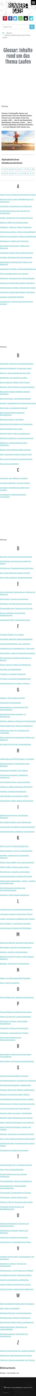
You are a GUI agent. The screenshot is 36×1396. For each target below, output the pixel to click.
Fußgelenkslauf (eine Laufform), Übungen (15, 683)
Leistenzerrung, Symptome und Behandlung (15, 928)
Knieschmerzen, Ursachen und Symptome (15, 872)
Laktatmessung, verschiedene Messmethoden (16, 909)
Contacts (5, 1392)
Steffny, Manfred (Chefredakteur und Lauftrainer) (17, 1122)
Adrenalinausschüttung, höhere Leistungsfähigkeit (18, 232)
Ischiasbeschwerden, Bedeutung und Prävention (17, 832)
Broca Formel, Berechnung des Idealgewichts (16, 459)
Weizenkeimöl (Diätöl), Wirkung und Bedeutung (17, 1322)
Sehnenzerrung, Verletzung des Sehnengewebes (17, 1104)
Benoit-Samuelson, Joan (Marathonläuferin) (15, 399)
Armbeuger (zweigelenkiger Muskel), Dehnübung (17, 283)
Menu (33, 2)
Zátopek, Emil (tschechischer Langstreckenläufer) (17, 1351)
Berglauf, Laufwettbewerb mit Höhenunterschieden (18, 403)
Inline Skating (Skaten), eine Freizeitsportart (15, 822)
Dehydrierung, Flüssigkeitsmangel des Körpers (16, 568)
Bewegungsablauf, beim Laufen (11, 429)
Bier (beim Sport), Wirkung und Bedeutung (15, 433)
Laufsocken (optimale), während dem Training (16, 914)
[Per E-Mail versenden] (31, 19)
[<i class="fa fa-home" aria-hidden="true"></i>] (3, 33)
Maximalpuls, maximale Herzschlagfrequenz (15, 947)
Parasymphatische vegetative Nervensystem (16, 1012)
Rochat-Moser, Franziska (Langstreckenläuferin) (17, 1061)
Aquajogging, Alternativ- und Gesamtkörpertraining (18, 269)
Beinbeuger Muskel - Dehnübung (12, 419)
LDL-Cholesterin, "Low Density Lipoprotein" (15, 923)
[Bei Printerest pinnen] (4, 19)
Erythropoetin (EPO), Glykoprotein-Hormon (15, 620)
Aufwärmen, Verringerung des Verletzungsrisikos (17, 278)
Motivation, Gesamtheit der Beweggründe (14, 964)
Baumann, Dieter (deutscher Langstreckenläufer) (17, 387)
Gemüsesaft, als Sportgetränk (10, 703)
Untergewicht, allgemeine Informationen (14, 1237)
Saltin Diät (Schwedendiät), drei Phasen (14, 1076)
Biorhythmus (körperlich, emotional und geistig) (16, 438)
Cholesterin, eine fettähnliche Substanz (14, 478)
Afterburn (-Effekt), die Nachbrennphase (14, 222)
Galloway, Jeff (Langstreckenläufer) (12, 698)
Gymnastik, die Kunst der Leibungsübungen (15, 744)
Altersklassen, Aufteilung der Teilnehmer (14, 241)
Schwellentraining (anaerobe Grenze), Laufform (17, 1099)
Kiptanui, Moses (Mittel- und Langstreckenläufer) (17, 862)
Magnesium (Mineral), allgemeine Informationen (17, 943)
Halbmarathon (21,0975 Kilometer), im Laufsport (17, 759)
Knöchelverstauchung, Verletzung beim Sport (16, 876)
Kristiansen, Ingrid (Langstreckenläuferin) (14, 895)
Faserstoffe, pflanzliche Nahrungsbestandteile (16, 639)
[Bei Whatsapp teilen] (20, 19)
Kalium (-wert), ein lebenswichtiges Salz (14, 846)
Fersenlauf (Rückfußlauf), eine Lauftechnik (15, 644)
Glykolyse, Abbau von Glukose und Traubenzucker (18, 721)
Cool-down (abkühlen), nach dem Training (15, 483)
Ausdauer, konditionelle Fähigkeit (12, 297)
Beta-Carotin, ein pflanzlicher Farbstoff (13, 408)
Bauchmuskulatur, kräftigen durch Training (15, 382)
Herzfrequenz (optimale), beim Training (14, 770)
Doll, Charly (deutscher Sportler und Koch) (15, 573)
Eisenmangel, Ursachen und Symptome (14, 599)
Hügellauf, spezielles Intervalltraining (13, 791)
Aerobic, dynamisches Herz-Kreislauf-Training (16, 218)
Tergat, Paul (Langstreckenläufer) (12, 1169)
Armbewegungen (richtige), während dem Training (18, 288)
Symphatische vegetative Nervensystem (14, 1150)
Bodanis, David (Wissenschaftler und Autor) (15, 450)
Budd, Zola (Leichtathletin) (9, 464)
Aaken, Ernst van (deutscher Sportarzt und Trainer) (18, 195)
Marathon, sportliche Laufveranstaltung (14, 952)
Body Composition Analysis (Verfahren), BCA (16, 454)
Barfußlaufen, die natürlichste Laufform (13, 378)
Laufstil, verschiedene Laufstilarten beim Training (17, 919)
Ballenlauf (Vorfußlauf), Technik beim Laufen (15, 368)
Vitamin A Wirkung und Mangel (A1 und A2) (15, 1284)
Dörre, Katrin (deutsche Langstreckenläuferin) (16, 578)
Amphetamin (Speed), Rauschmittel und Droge (16, 253)
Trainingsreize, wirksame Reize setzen (13, 1197)
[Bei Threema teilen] (25, 19)
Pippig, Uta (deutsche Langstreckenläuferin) (15, 1017)
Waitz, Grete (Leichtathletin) (10, 1308)
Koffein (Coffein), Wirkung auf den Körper (14, 867)
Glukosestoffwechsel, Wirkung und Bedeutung (16, 726)
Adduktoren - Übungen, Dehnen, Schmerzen (16, 227)
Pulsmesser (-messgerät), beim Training (14, 1033)
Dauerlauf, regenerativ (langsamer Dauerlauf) (16, 557)
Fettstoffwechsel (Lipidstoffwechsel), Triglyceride (17, 648)
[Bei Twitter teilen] (15, 19)
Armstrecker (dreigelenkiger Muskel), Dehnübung (17, 292)
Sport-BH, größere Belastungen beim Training (16, 1118)
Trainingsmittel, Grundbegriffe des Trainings (15, 1193)
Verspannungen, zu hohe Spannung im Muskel (16, 1270)
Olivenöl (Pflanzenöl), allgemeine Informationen (17, 997)
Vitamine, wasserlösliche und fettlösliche (14, 1280)
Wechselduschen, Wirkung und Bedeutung (15, 1318)
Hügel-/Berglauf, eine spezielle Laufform (14, 796)
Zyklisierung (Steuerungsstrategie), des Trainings (17, 1360)
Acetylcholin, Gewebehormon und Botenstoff (16, 206)
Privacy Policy (27, 1387)
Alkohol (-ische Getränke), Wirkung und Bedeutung (18, 236)
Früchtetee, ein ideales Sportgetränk (13, 674)
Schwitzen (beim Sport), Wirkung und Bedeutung (17, 1090)
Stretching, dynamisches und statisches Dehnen (17, 1134)
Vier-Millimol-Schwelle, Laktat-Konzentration (16, 1275)
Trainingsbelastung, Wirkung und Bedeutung (16, 1181)
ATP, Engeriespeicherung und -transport (14, 274)
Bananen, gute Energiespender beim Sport (15, 373)
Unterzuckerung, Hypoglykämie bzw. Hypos (15, 1242)
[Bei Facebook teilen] (10, 19)
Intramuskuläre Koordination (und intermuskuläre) (17, 827)
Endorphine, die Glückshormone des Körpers (16, 604)
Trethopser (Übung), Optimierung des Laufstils (16, 1202)
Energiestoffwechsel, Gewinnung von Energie (16, 608)
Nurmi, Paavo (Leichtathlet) (9, 983)
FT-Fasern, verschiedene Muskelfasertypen (15, 679)
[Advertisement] (18, 87)
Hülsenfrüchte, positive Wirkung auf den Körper (16, 801)
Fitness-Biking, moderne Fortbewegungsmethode (17, 653)
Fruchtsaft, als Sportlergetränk (10, 669)
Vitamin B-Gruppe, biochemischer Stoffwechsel (16, 1289)
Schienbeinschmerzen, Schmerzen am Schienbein (18, 1081)
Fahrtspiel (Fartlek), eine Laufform (12, 635)
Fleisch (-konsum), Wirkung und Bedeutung (15, 665)
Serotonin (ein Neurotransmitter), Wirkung (14, 1094)
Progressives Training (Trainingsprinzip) (14, 1028)
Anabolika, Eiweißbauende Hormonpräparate (16, 257)
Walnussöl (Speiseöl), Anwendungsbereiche (15, 1313)
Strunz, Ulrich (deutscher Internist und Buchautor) (17, 1139)
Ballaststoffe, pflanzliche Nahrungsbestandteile (16, 364)
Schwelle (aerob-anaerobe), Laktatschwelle (15, 1085)
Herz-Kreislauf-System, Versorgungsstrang (15, 782)
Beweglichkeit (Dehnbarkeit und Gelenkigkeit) (16, 424)
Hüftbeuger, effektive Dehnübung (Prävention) (16, 787)
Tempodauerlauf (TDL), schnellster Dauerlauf (16, 1165)
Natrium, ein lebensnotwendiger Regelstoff (15, 978)
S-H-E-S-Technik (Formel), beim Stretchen (15, 1108)
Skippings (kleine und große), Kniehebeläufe (16, 1113)
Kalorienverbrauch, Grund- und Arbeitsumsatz (16, 851)
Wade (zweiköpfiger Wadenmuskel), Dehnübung (17, 1304)
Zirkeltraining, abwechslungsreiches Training (16, 1355)
